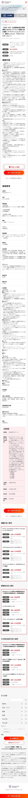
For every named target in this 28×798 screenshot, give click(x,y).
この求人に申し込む (15, 172)
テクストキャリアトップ (6, 6)
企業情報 (22, 15)
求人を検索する (14, 738)
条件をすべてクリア (14, 743)
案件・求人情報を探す (17, 6)
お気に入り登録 (15, 167)
